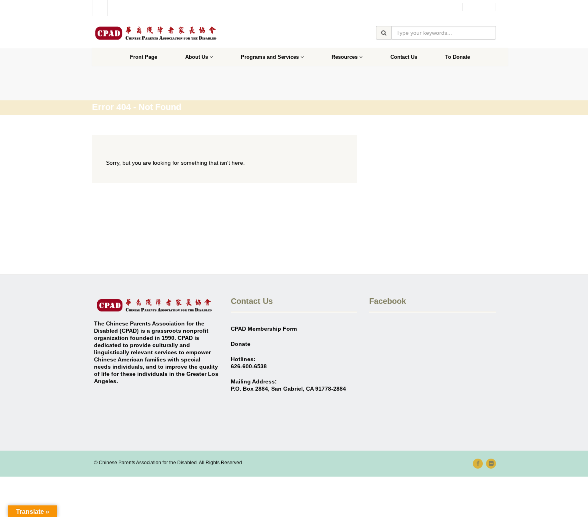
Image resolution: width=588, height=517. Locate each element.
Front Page (143, 57)
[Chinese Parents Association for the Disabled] (155, 33)
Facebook (442, 7)
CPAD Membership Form (264, 328)
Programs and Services (270, 57)
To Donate (457, 57)
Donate (479, 7)
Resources (345, 57)
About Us (196, 57)
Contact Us (403, 57)
